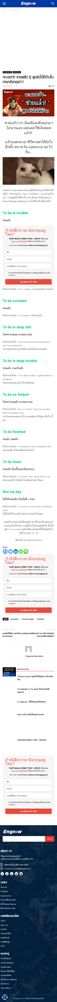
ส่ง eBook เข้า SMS (28, 282)
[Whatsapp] (20, 551)
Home (5, 10)
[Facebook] (5, 551)
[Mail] (16, 873)
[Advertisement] (28, 41)
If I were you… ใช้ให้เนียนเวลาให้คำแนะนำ (31, 702)
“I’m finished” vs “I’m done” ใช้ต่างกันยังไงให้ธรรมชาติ (33, 690)
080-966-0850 (22, 864)
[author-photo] (28, 652)
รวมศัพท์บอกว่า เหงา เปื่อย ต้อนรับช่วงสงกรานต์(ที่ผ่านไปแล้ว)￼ (41, 634)
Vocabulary (17, 72)
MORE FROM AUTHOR (23, 669)
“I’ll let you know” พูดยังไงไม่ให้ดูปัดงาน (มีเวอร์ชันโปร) (35, 677)
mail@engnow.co (23, 868)
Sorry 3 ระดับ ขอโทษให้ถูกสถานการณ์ (30, 714)
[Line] (26, 551)
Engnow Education (34, 656)
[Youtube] (21, 873)
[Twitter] (10, 551)
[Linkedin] (15, 551)
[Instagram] (7, 873)
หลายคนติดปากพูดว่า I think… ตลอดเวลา (31, 740)
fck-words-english (28, 619)
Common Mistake (6, 674)
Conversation (14, 10)
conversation (14, 619)
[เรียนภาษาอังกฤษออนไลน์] (28, 3)
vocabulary (40, 619)
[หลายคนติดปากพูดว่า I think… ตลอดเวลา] (9, 671)
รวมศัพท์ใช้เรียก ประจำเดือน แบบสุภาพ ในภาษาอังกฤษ (15, 634)
